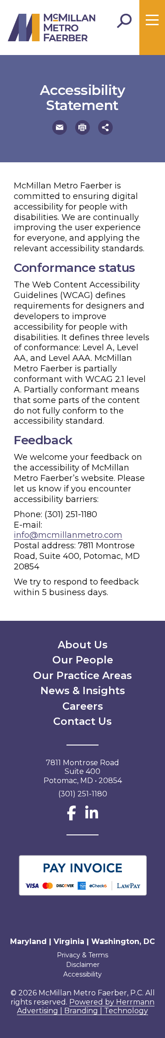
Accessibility (82, 974)
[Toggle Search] (124, 21)
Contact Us (82, 721)
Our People (82, 660)
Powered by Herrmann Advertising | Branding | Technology (85, 1007)
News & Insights (82, 691)
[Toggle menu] (152, 20)
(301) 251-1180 (70, 514)
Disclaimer (82, 965)
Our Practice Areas (82, 675)
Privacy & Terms (82, 955)
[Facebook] (71, 816)
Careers (82, 706)
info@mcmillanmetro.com (68, 535)
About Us (83, 645)
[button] (59, 127)
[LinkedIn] (91, 816)
